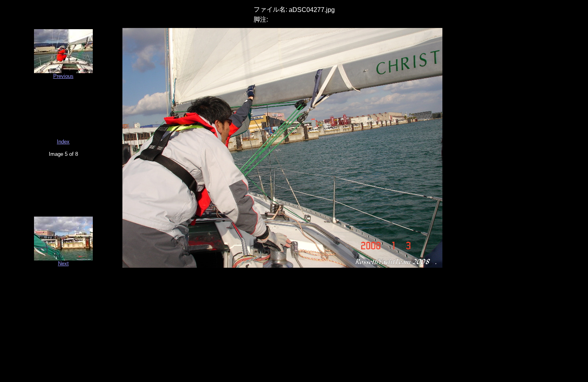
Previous (63, 76)
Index (63, 142)
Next (63, 264)
